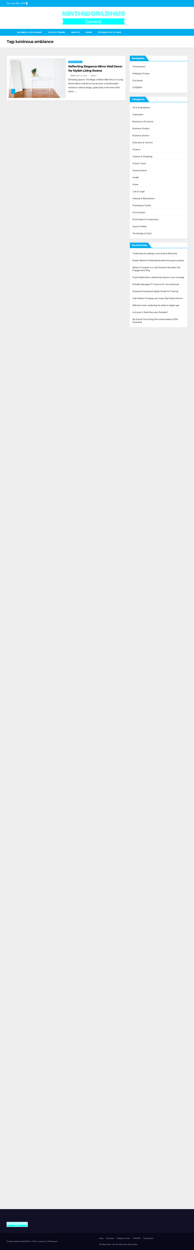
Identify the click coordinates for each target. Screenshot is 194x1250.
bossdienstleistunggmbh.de (145, 409)
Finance (136, 149)
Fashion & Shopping (142, 156)
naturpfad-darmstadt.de (143, 424)
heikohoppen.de (140, 619)
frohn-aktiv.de (139, 513)
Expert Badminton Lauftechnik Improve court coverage (158, 277)
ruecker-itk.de (139, 807)
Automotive (138, 114)
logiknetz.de (138, 381)
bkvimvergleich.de (141, 548)
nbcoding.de (138, 461)
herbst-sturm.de (140, 1160)
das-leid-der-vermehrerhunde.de (148, 850)
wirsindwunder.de (141, 465)
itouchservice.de (140, 1108)
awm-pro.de (138, 436)
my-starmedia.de (140, 818)
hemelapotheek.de (141, 612)
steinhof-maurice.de (142, 684)
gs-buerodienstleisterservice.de (147, 576)
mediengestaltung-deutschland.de (148, 397)
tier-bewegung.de (141, 664)
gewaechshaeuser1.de (143, 584)
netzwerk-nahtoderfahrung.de (146, 834)
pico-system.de (140, 858)
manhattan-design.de (142, 1073)
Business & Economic (29, 32)
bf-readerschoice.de (142, 974)
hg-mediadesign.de (142, 560)
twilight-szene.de (140, 810)
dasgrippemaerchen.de (143, 1077)
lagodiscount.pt (140, 349)
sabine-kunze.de (140, 1049)
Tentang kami (139, 66)
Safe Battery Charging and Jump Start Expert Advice (158, 298)
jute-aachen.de (139, 930)
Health (75, 32)
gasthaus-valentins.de (143, 755)
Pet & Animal (139, 212)
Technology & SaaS (109, 32)
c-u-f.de (136, 1148)
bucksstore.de (139, 680)
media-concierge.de (142, 1152)
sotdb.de (137, 509)
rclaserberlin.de (140, 432)
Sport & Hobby (140, 226)
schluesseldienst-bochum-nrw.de (148, 731)
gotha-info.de (139, 1136)
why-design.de (139, 596)
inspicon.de (138, 1168)
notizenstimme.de (141, 373)
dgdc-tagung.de (140, 783)
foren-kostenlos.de (141, 978)
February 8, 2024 (78, 76)
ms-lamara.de (139, 489)
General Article (75, 62)
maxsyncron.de (140, 918)
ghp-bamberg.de (140, 719)
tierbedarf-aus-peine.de (143, 926)
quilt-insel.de (139, 592)
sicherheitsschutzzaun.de (144, 524)
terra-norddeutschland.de (144, 990)
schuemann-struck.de (143, 998)
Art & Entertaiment (141, 107)
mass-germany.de (141, 528)
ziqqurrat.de (138, 405)
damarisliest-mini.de (142, 723)
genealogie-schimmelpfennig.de (148, 994)
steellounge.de (139, 365)
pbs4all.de (137, 735)
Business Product (141, 128)
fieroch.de (137, 540)
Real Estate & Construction (145, 219)
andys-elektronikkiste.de (144, 401)
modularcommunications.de (145, 700)
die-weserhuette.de (141, 954)
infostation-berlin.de (142, 640)
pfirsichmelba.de (140, 1069)
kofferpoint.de (139, 958)
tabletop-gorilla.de (141, 791)
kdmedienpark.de (141, 588)
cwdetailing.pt (139, 361)
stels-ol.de (137, 962)
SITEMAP (137, 87)
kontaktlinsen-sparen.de (144, 950)
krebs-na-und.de (140, 982)
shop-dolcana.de (140, 1093)
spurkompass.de (140, 377)
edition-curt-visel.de (142, 501)
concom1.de (138, 1089)
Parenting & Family (142, 205)
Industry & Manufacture (144, 198)
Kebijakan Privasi (141, 73)
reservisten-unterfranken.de (145, 453)
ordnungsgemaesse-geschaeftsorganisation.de (154, 704)
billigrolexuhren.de (141, 814)
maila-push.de (139, 477)
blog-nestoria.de (140, 497)
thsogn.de (137, 1100)
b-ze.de (136, 887)
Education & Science (143, 142)
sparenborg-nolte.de (142, 656)
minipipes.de (139, 739)
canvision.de (138, 485)
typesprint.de (139, 883)
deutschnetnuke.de (141, 922)
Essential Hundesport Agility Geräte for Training (155, 291)
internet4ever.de (140, 1002)
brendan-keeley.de (141, 421)
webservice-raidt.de (142, 1021)
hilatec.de (137, 457)
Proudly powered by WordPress (19, 1241)
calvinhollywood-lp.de (143, 942)
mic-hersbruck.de (141, 763)
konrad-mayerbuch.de (143, 727)
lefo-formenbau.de (141, 417)
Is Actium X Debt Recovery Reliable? (150, 312)
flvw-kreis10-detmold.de (144, 842)
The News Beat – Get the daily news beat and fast (118, 1244)
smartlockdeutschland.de (144, 775)
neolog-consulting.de (142, 787)
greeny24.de (138, 493)
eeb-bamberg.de (140, 1005)
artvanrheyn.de (139, 668)
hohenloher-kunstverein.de (145, 970)
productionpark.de (141, 536)
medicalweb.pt (139, 345)
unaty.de (136, 385)
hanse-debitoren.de (142, 552)
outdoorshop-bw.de (141, 600)
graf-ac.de (137, 389)
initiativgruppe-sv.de (142, 660)
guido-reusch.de (140, 938)
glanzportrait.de (140, 870)
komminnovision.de (142, 644)
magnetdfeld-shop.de (142, 469)
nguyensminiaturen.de (143, 1045)
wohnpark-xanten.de (142, 580)
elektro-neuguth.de (141, 1081)
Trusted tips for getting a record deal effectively (155, 253)
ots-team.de (138, 688)
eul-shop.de (138, 1061)
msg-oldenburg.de (141, 1053)
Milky (94, 76)
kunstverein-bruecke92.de (145, 854)
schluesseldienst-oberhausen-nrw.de (150, 838)
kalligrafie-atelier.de (142, 1192)
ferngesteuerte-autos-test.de (146, 779)
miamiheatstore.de (141, 767)
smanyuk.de (138, 505)
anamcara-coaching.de (143, 795)
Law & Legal (139, 191)
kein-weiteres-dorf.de (142, 910)
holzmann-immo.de (141, 1172)
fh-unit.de (137, 428)
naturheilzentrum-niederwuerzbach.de (150, 934)
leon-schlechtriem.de (142, 627)
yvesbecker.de (139, 862)
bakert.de (137, 564)
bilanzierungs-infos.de (143, 676)
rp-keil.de (137, 449)
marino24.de (138, 751)
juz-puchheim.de (140, 822)
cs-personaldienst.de (142, 608)
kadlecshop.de (139, 481)
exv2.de (136, 826)
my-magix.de (139, 532)
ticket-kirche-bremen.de (143, 866)
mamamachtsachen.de (143, 803)
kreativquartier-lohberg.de (145, 1065)
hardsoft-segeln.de (141, 521)
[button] (185, 32)
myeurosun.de (139, 413)
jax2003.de (138, 692)
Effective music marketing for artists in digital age (156, 305)
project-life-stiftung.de (143, 1164)
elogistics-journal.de (142, 830)
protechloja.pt (139, 341)
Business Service (141, 135)
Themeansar (52, 1241)
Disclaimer (138, 80)
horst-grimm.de (139, 556)
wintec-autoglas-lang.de (144, 517)
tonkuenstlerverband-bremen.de (147, 1156)
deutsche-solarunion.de (144, 393)
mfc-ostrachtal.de (140, 1041)
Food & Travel (56, 32)
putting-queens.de (141, 604)
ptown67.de (138, 914)
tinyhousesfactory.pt (142, 357)
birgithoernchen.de (141, 616)
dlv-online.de (139, 747)
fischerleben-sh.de (141, 712)
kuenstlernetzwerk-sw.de (144, 716)
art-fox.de (137, 473)
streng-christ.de (140, 759)
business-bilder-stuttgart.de (145, 1116)
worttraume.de (139, 369)
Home (89, 32)
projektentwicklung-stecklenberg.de (149, 696)
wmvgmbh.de (139, 1085)
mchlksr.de (138, 648)
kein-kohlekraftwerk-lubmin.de (147, 907)
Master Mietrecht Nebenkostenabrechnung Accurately (158, 260)
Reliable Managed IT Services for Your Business (156, 284)
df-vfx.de (136, 986)
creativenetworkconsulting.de (146, 572)
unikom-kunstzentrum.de (144, 652)
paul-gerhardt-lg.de (141, 1097)
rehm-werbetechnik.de (143, 568)
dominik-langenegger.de (144, 743)
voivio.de (137, 899)
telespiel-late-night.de (143, 1029)
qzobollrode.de (139, 1176)
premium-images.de (142, 672)
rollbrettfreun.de (140, 903)
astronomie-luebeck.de (143, 891)
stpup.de (137, 1017)
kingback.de (138, 623)
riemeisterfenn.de (141, 846)
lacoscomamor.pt (140, 353)
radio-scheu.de (139, 544)
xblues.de (137, 1120)
